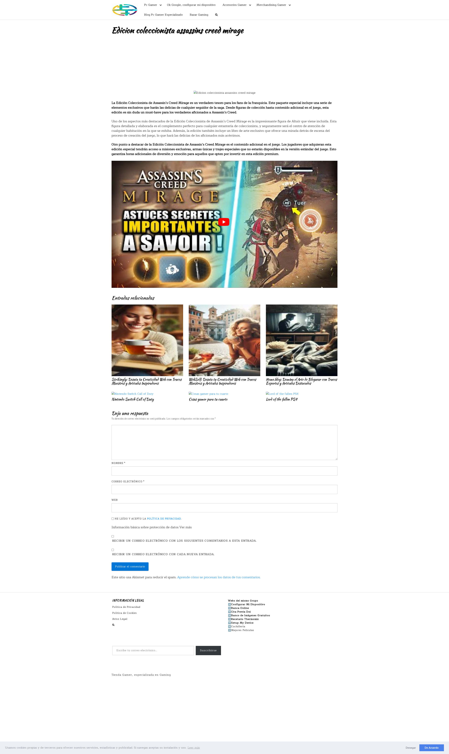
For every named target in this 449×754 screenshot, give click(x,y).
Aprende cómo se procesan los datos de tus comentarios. (219, 577)
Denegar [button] (411, 748)
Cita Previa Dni (241, 612)
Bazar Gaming (199, 14)
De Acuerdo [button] (432, 748)
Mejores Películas (242, 630)
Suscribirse (208, 650)
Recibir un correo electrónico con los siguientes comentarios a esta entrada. (184, 541)
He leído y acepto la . (148, 519)
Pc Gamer (150, 5)
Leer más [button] (194, 747)
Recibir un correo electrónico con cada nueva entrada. (163, 554)
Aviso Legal (119, 619)
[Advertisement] (224, 64)
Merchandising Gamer (271, 5)
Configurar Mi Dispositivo (248, 604)
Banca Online (240, 608)
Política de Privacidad (164, 519)
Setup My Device (242, 623)
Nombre (118, 463)
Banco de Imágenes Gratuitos (250, 615)
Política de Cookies (124, 613)
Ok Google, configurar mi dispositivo (191, 5)
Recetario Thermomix (245, 619)
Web (115, 500)
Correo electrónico (128, 482)
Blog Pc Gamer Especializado (163, 14)
